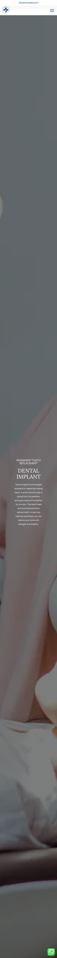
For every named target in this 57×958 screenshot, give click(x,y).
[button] (52, 10)
